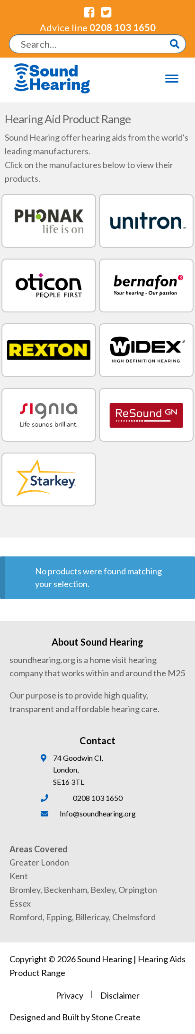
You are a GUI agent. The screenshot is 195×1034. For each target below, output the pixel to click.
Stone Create (116, 1017)
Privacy (69, 995)
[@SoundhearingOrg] (106, 11)
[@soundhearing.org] (89, 11)
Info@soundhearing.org (98, 813)
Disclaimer (120, 995)
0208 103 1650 (98, 27)
